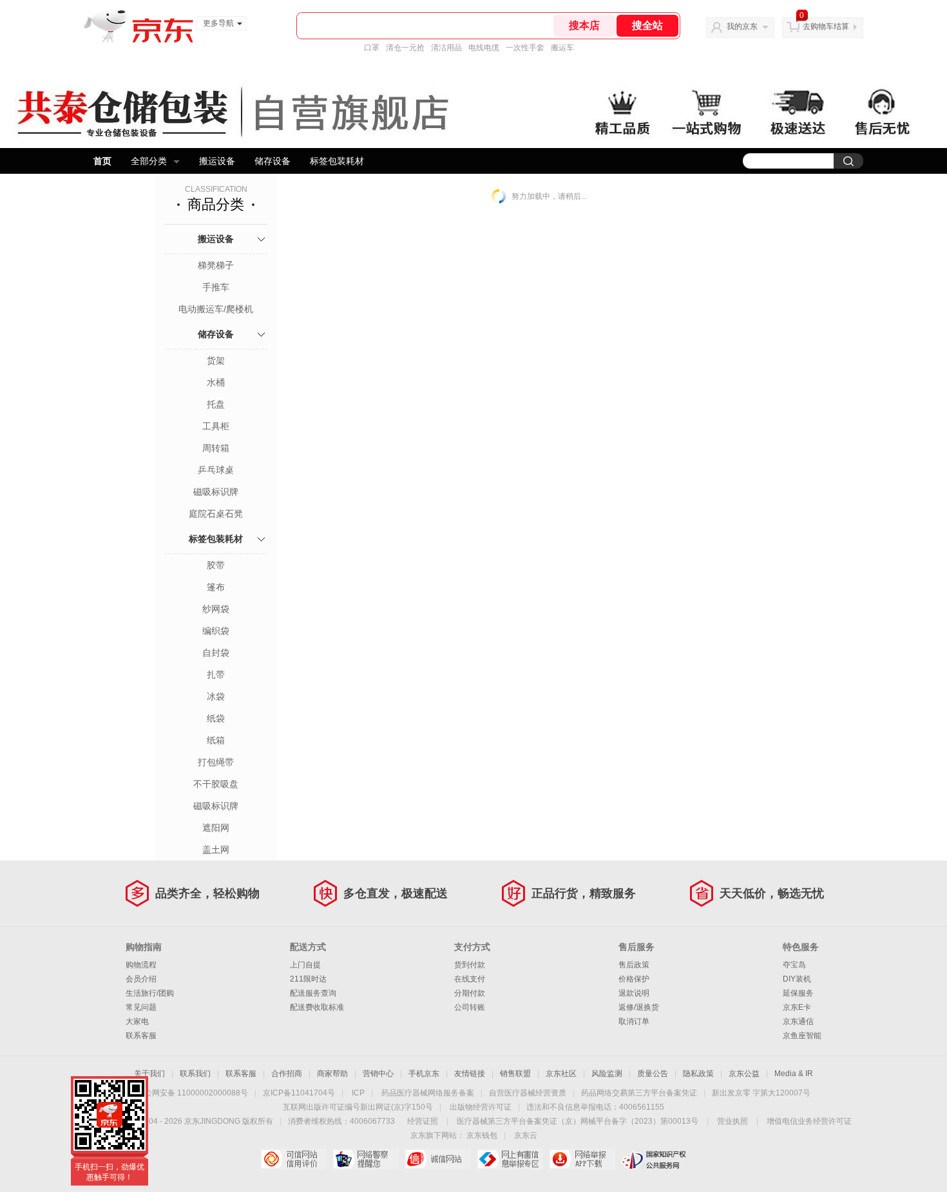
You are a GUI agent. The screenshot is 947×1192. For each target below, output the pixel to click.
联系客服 (141, 1035)
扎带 (216, 674)
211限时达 (308, 978)
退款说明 (633, 993)
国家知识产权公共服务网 (654, 1159)
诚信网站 (438, 1159)
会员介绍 (141, 978)
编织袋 (215, 631)
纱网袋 (215, 609)
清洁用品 (446, 47)
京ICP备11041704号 (299, 1092)
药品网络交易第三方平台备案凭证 (639, 1092)
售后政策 (633, 964)
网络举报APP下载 (582, 1159)
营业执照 (732, 1121)
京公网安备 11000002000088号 (192, 1092)
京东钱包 (481, 1135)
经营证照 (422, 1121)
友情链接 (469, 1073)
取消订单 (633, 1021)
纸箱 (216, 740)
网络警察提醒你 (365, 1159)
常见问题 (141, 1007)
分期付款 (469, 993)
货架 (216, 360)
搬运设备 (217, 161)
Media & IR (793, 1073)
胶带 (216, 565)
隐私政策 (698, 1073)
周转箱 (215, 448)
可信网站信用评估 (293, 1159)
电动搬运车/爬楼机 (215, 309)
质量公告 (652, 1073)
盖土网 (215, 849)
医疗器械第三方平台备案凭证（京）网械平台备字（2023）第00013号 (577, 1121)
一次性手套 (525, 47)
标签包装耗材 (337, 161)
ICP (358, 1092)
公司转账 (469, 1007)
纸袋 (216, 718)
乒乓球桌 (216, 470)
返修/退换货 (638, 1007)
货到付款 (469, 964)
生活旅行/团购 (150, 993)
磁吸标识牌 (215, 492)
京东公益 (744, 1073)
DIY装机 (797, 978)
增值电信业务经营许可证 (809, 1121)
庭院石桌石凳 (216, 513)
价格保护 (633, 978)
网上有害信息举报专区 (510, 1159)
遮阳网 (215, 828)
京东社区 (561, 1073)
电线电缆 (483, 47)
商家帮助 (332, 1073)
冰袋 (216, 696)
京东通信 (798, 1021)
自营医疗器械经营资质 (527, 1092)
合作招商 (286, 1073)
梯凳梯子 (216, 265)
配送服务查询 (313, 993)
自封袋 (215, 652)
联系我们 (195, 1073)
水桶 (216, 382)
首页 (102, 161)
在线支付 (469, 978)
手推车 (215, 287)
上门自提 (305, 964)
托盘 (216, 404)
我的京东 (742, 26)
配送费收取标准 (317, 1007)
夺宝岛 (794, 964)
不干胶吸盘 (215, 784)
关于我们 (149, 1073)
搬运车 (562, 47)
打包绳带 (216, 762)
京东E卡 (797, 1007)
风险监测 (606, 1073)
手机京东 (423, 1073)
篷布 (216, 587)
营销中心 (378, 1073)
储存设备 (272, 161)
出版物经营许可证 (481, 1107)
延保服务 (798, 993)
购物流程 (141, 964)
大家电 (137, 1021)
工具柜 (215, 426)
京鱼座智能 (802, 1035)
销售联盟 (515, 1073)
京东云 (525, 1135)
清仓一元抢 (405, 47)
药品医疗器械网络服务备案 (427, 1092)
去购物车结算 (826, 26)
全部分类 (149, 161)
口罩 (371, 47)
